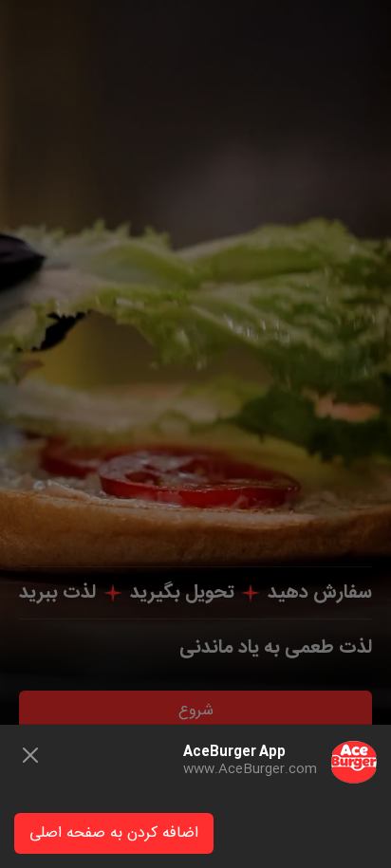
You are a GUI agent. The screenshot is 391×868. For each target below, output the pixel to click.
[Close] (30, 755)
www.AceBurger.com (250, 769)
